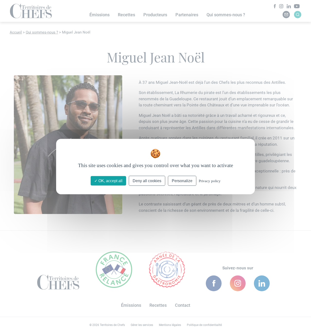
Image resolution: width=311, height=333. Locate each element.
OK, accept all (109, 181)
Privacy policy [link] (210, 181)
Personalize (182, 181)
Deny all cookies (147, 181)
